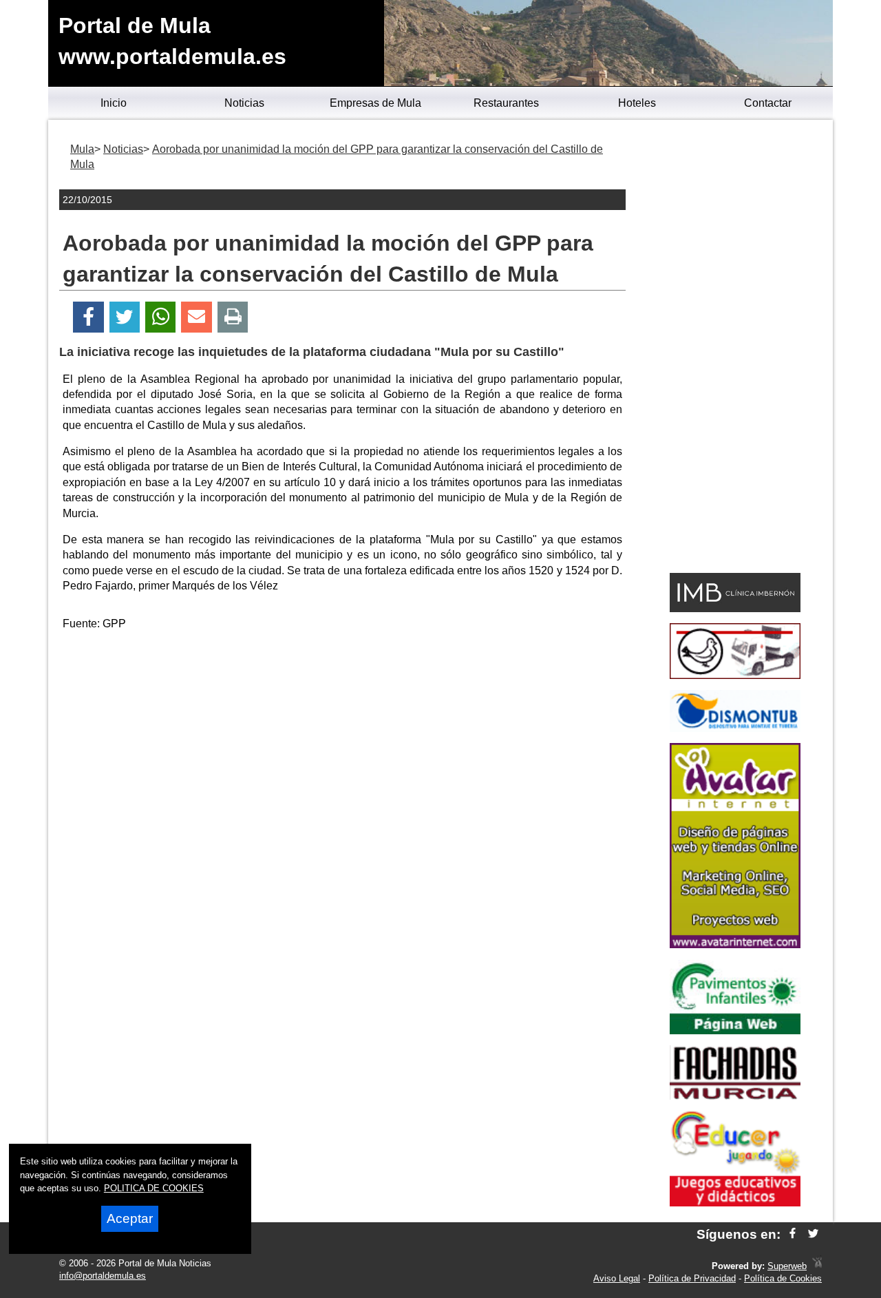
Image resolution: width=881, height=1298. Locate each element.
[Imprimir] (232, 317)
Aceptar (130, 1218)
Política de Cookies (783, 1278)
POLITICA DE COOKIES (154, 1188)
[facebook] (792, 1234)
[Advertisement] (342, 738)
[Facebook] (88, 317)
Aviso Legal (616, 1278)
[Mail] (196, 317)
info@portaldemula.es (102, 1275)
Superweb (787, 1266)
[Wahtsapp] (160, 317)
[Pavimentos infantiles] (735, 1030)
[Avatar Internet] (735, 944)
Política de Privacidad (692, 1278)
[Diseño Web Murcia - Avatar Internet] (817, 1266)
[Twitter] (124, 317)
